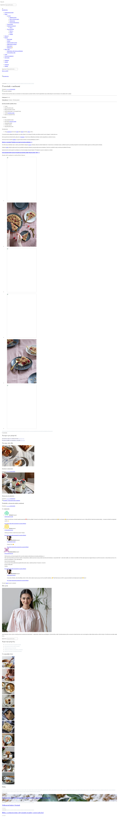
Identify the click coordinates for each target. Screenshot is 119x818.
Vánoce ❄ (7, 36)
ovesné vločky (60, 789)
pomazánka (77, 789)
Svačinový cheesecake (7, 468)
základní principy (33, 791)
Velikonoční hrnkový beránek (11, 805)
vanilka (3, 791)
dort (28, 789)
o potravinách (54, 789)
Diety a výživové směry (14, 19)
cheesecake (4, 431)
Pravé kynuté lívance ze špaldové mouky (13, 644)
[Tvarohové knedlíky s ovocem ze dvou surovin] (8, 745)
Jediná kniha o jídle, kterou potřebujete (15, 51)
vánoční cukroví (19, 791)
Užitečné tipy (12, 20)
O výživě (9, 15)
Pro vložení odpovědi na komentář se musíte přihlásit (15, 523)
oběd (50, 789)
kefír (36, 789)
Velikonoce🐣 (10, 47)
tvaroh (29, 144)
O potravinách (10, 24)
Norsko (11, 32)
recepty (39, 431)
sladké (92, 789)
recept (84, 789)
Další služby (7, 57)
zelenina (27, 791)
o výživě (67, 789)
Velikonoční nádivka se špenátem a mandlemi (14, 649)
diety (25, 789)
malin (17, 131)
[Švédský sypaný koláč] (8, 784)
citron (20, 789)
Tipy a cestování (10, 29)
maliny (16, 431)
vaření (6, 791)
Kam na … (11, 30)
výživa (24, 791)
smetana (98, 789)
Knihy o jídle (7, 49)
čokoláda (38, 791)
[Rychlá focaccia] (8, 732)
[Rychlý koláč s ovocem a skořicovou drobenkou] (8, 771)
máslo (22, 431)
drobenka (11, 431)
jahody (30, 789)
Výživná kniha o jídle (11, 52)
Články (6, 14)
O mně (6, 54)
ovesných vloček (12, 121)
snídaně (45, 431)
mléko (24, 431)
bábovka (8, 789)
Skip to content (5, 70)
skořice (42, 431)
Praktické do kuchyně (11, 25)
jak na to (33, 789)
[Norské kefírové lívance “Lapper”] (8, 681)
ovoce (33, 431)
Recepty (6, 37)
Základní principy (12, 17)
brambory (4, 789)
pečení (36, 431)
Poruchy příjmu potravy (14, 22)
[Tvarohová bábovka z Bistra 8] (8, 758)
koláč (7, 147)
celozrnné (12, 789)
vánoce (14, 791)
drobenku (22, 136)
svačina (48, 431)
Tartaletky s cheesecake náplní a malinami (13, 503)
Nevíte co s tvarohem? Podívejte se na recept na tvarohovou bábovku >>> (17, 142)
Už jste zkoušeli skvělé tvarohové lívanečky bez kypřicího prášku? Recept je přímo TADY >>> (21, 152)
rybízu (28, 131)
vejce (9, 791)
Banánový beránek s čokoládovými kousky (13, 651)
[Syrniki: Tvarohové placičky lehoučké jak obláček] (8, 706)
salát (90, 789)
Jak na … (11, 27)
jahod (22, 131)
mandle (19, 431)
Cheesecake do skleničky (8, 496)
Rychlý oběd (9, 39)
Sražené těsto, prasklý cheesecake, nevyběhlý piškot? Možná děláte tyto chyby (26, 798)
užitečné (113, 789)
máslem (14, 139)
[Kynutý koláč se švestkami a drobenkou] (8, 719)
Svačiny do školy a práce (12, 42)
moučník (44, 789)
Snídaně (8, 41)
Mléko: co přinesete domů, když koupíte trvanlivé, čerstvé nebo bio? (23, 812)
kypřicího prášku (11, 113)
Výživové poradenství (9, 56)
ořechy (70, 789)
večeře (11, 791)
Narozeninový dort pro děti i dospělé (12, 646)
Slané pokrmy (9, 46)
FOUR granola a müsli (9, 12)
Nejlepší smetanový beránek (10, 647)
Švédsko (11, 34)
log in (7, 583)
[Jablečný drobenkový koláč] (8, 694)
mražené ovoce (29, 431)
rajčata (81, 789)
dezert (8, 431)
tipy (108, 789)
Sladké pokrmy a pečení (11, 44)
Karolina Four (5, 9)
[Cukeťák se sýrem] (8, 668)
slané (95, 789)
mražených (9, 131)
